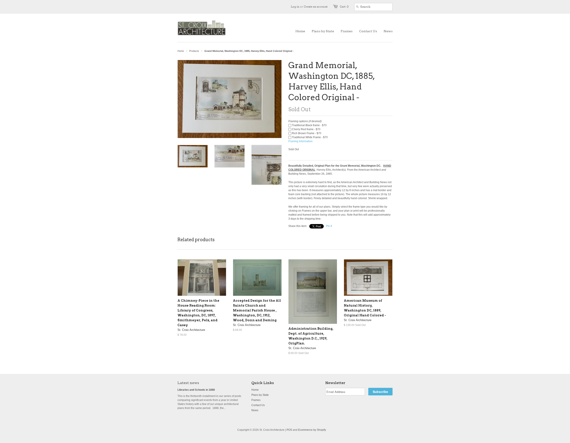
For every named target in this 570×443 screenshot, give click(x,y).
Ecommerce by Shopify (312, 429)
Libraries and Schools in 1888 (196, 389)
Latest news (188, 383)
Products (194, 51)
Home (255, 389)
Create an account (316, 6)
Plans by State (260, 394)
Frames (256, 400)
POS (289, 429)
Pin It (329, 226)
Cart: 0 (344, 6)
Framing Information (300, 141)
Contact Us (258, 405)
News (254, 410)
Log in (295, 6)
